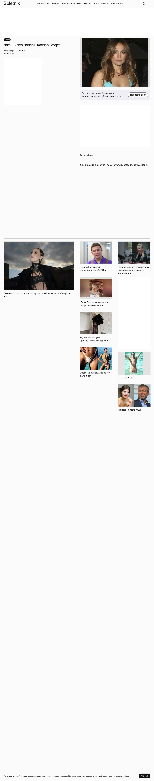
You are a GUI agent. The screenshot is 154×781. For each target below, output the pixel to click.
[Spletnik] (12, 3)
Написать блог (138, 94)
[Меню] (148, 3)
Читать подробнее (121, 776)
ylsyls (90, 155)
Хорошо (144, 776)
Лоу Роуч (55, 3)
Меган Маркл (91, 3)
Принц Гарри (42, 3)
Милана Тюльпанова (112, 3)
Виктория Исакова (72, 3)
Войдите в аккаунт (95, 165)
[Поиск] (144, 3)
